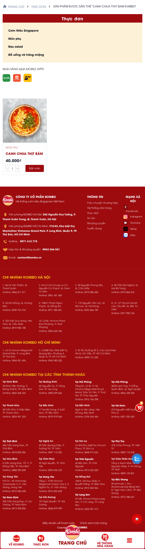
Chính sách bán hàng (93, 522)
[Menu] (129, 540)
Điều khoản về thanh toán (59, 522)
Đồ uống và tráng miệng (26, 54)
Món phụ (14, 38)
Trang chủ (16, 6)
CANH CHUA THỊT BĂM (24, 153)
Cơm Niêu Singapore (23, 30)
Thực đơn (38, 6)
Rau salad (15, 46)
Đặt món (34, 168)
